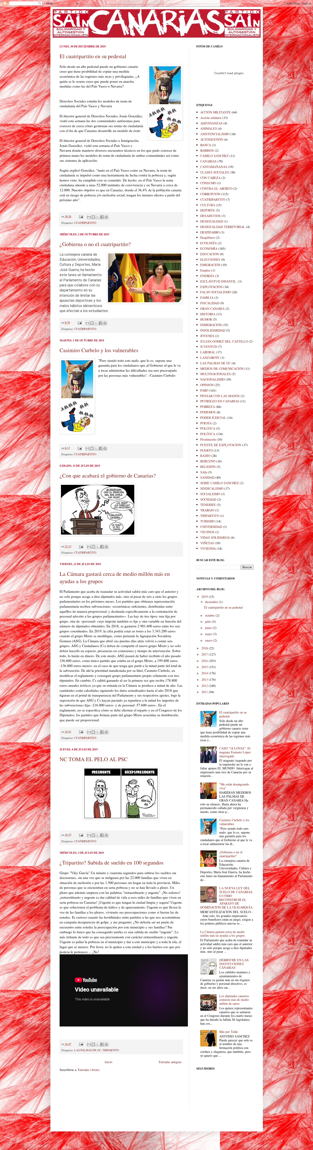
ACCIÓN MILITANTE (215, 112)
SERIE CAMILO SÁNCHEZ (219, 483)
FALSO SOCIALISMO (215, 292)
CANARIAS (208, 161)
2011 (205, 692)
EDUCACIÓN (209, 254)
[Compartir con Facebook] (102, 217)
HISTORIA (207, 314)
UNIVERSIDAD (211, 526)
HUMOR (206, 319)
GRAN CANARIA (212, 308)
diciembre (212, 602)
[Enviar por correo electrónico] (89, 217)
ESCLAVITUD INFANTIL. (218, 281)
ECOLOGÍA (208, 243)
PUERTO (206, 450)
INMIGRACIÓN (211, 325)
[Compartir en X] (97, 217)
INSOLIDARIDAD (212, 330)
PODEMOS (208, 412)
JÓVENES (207, 336)
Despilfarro (207, 237)
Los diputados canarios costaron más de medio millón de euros (234, 1000)
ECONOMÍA (208, 248)
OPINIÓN (207, 385)
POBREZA (207, 406)
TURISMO (207, 521)
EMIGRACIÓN (210, 265)
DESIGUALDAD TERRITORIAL (222, 227)
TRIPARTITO (110, 1050)
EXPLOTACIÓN (211, 287)
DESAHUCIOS (210, 216)
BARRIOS (207, 150)
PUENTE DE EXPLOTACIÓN (220, 445)
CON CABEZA (210, 178)
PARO (204, 390)
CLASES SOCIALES (214, 172)
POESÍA (206, 423)
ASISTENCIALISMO (214, 134)
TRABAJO (207, 510)
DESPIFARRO (210, 232)
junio (209, 628)
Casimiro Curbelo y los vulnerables (99, 350)
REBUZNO (207, 461)
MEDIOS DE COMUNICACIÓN (222, 368)
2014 (205, 673)
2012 (205, 685)
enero (209, 640)
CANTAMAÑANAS (213, 167)
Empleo (205, 270)
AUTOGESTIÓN (211, 139)
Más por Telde (228, 1031)
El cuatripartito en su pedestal (93, 56)
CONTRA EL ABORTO (216, 188)
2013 (205, 679)
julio (208, 621)
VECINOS (207, 532)
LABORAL (207, 352)
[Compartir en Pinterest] (106, 217)
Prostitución (208, 439)
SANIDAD (207, 477)
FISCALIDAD (209, 303)
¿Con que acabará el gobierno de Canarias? (108, 475)
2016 (205, 661)
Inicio (108, 1062)
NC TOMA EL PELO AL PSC (94, 759)
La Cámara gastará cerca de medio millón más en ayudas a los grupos (222, 934)
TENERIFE (208, 504)
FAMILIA (207, 297)
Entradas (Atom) (89, 1070)
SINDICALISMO (211, 488)
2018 (205, 648)
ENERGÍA (207, 276)
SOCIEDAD (208, 499)
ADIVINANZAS (211, 123)
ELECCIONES (210, 259)
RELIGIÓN (208, 466)
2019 (205, 596)
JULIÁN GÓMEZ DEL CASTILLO (224, 341)
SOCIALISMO (210, 494)
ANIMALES (208, 128)
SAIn (203, 472)
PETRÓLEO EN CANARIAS (219, 401)
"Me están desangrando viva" (234, 786)
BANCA (205, 145)
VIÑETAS (207, 543)
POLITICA (207, 428)
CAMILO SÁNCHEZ (214, 156)
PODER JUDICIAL (213, 417)
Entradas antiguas (170, 1062)
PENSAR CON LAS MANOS (220, 396)
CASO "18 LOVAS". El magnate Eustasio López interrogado (235, 752)
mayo (209, 634)
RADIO (205, 455)
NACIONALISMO (212, 379)
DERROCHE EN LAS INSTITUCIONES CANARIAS (234, 964)
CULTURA (207, 205)
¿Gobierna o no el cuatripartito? (95, 244)
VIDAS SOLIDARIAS (215, 537)
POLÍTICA (207, 434)
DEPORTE (207, 210)
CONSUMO (208, 183)
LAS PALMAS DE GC (87, 1050)
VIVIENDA (208, 548)
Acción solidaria (210, 117)
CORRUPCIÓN (210, 194)
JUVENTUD (208, 346)
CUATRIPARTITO (85, 223)
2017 (205, 654)
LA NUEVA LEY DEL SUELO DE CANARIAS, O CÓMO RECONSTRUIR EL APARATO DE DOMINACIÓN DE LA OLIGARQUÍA (226, 897)
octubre (210, 615)
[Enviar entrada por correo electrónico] (81, 216)
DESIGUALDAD (211, 221)
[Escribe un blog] (93, 217)
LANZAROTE (210, 357)
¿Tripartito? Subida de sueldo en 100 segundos (111, 862)
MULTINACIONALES (215, 374)
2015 (205, 667)
